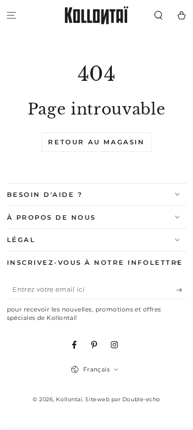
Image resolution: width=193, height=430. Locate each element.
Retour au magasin (96, 142)
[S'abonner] (181, 290)
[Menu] (11, 15)
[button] (158, 15)
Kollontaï (69, 399)
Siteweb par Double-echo (122, 399)
